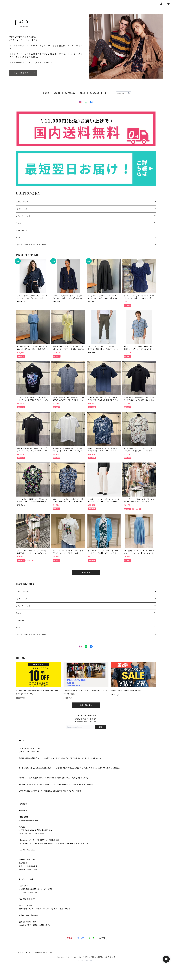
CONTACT (94, 93)
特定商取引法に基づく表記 (44, 952)
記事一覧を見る (86, 705)
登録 (100, 727)
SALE (18, 237)
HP (105, 93)
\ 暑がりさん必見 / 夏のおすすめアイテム (31, 245)
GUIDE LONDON (22, 202)
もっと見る (86, 572)
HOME (46, 93)
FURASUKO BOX (23, 230)
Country (19, 223)
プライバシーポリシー (24, 952)
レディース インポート (24, 216)
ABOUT (57, 93)
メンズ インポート (23, 209)
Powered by (83, 961)
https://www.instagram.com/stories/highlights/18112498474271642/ (63, 843)
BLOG (82, 93)
